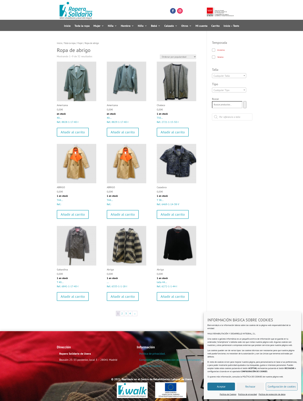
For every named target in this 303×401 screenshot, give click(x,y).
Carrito (215, 26)
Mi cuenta (201, 26)
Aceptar (221, 386)
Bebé (154, 26)
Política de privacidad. (152, 353)
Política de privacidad (247, 394)
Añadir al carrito (73, 132)
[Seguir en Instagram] (180, 11)
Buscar (215, 98)
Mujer (96, 26)
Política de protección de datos (272, 394)
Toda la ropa (82, 26)
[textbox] (229, 75)
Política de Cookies (228, 394)
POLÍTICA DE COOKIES (252, 376)
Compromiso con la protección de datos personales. (170, 359)
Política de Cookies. (150, 366)
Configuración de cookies (282, 386)
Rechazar (250, 386)
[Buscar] (244, 104)
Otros (184, 26)
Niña (110, 26)
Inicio (67, 26)
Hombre (125, 26)
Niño (141, 26)
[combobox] (229, 75)
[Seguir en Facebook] (173, 11)
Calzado (169, 26)
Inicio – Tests (231, 26)
